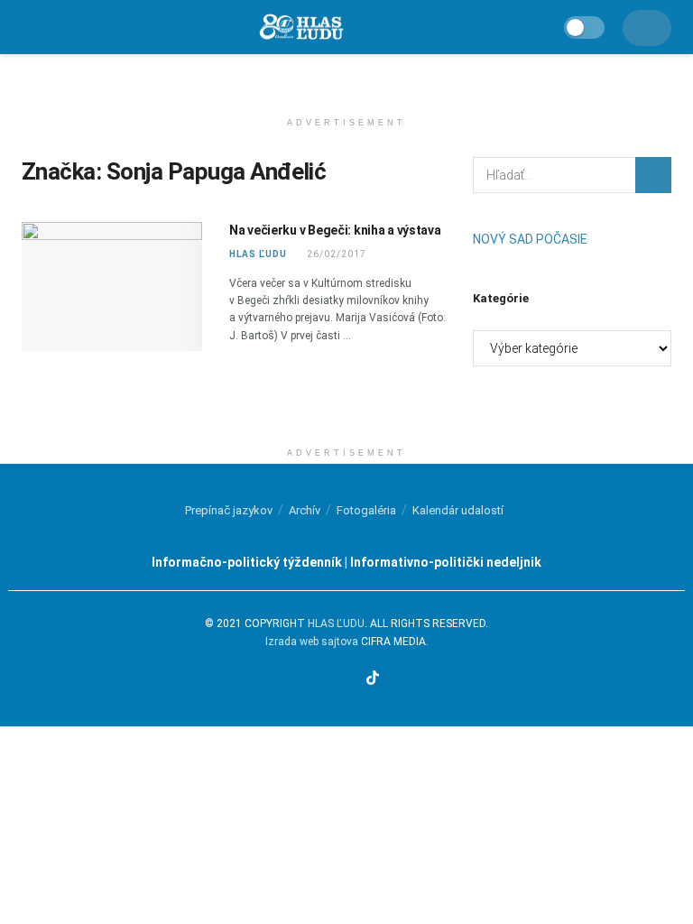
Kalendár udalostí (458, 510)
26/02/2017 (335, 254)
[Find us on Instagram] (330, 679)
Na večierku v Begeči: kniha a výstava (335, 230)
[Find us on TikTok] (372, 679)
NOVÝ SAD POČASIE (530, 239)
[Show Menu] (29, 27)
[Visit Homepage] (300, 27)
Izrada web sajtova (311, 641)
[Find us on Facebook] (309, 679)
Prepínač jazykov (229, 510)
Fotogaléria (366, 510)
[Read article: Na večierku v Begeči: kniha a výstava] (112, 286)
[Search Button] (653, 175)
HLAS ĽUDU (258, 254)
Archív (304, 510)
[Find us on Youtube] (351, 679)
